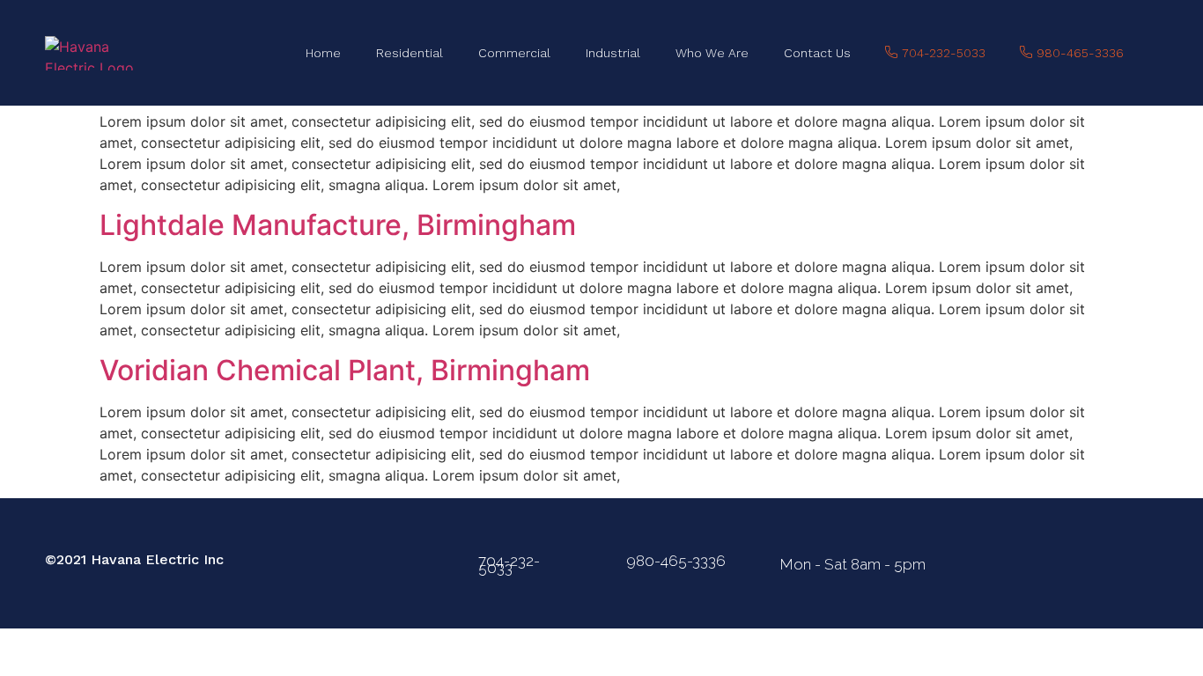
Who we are (712, 53)
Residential (409, 53)
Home (323, 53)
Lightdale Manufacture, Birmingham (338, 225)
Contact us (817, 53)
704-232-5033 (509, 564)
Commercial (514, 53)
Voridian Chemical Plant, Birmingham (345, 370)
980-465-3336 (676, 560)
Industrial (613, 53)
